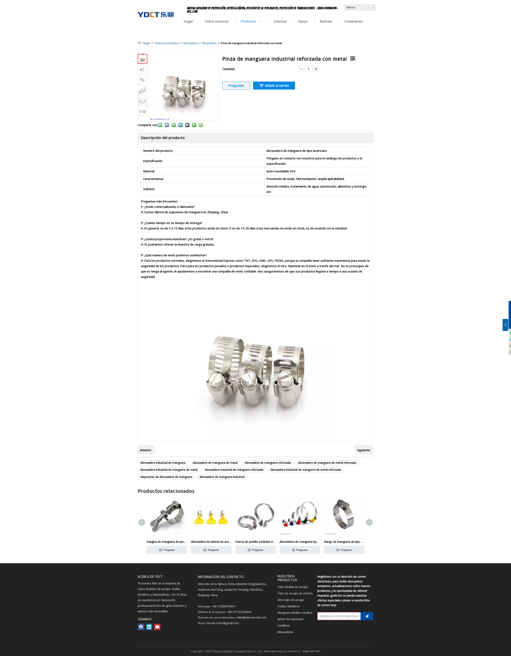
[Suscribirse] (366, 616)
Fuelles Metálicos (288, 606)
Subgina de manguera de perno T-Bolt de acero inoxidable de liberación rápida (167, 542)
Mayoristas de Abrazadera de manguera (166, 477)
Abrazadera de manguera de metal (215, 463)
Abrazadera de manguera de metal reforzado (327, 463)
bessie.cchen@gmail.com (223, 623)
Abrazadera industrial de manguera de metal (169, 470)
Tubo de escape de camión (295, 593)
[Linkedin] (149, 627)
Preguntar (236, 85)
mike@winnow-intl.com (251, 617)
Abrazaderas (285, 632)
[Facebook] (141, 627)
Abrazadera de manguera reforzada (268, 463)
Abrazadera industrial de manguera (162, 463)
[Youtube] (157, 627)
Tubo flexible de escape (292, 587)
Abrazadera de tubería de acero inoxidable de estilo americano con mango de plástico (211, 542)
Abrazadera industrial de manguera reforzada (234, 470)
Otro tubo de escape (290, 600)
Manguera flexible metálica (294, 613)
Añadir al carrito (277, 85)
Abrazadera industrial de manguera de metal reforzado (305, 470)
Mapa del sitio (311, 651)
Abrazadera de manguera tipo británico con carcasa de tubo (300, 542)
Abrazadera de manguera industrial (222, 477)
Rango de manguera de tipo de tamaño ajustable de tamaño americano (344, 542)
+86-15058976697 (223, 606)
